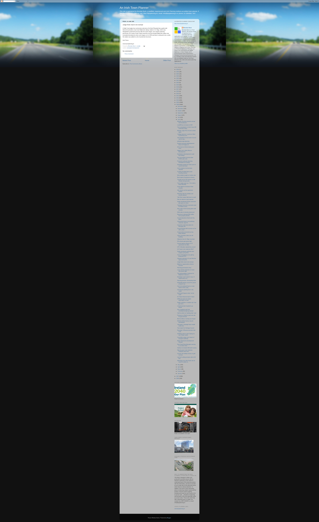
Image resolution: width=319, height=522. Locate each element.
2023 (177, 76)
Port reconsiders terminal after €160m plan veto (185, 158)
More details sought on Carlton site (186, 175)
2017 (177, 89)
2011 (177, 98)
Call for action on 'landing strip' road (186, 313)
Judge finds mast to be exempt (185, 262)
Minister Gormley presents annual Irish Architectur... (186, 122)
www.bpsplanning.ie (179, 508)
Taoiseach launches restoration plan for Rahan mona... (186, 206)
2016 (177, 91)
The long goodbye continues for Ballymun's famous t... (185, 274)
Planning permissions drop (184, 267)
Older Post (167, 60)
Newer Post (127, 60)
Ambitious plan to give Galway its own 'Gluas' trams (186, 334)
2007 (177, 376)
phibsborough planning (183, 141)
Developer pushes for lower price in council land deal (186, 165)
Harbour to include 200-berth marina (186, 347)
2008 (177, 104)
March (179, 369)
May (179, 364)
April (179, 367)
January (180, 373)
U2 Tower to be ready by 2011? (185, 249)
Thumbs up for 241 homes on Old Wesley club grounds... (186, 180)
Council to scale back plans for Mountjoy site (185, 225)
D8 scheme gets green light (184, 241)
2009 (177, 102)
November (180, 108)
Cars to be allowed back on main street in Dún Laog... (185, 287)
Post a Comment (129, 53)
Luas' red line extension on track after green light (185, 270)
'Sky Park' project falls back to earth (186, 197)
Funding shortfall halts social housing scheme (184, 172)
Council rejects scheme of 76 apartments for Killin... (184, 244)
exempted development (133, 48)
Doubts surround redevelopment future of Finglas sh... (185, 144)
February (180, 371)
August (180, 115)
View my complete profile (181, 63)
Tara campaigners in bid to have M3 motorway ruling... (186, 128)
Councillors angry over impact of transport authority (185, 338)
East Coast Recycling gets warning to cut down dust (186, 345)
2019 (177, 84)
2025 (177, 71)
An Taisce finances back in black (185, 296)
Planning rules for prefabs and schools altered (185, 194)
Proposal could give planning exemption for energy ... (184, 161)
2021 (177, 80)
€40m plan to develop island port (185, 212)
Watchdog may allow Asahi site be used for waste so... (186, 361)
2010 (177, 100)
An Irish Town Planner (134, 7)
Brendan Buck (188, 27)
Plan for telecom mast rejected (185, 199)
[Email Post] (144, 46)
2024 (177, 74)
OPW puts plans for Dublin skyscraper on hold (184, 299)
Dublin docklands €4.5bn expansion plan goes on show (186, 202)
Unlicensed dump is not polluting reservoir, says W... (185, 222)
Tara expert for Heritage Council (185, 328)
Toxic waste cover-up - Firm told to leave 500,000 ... (186, 184)
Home (147, 60)
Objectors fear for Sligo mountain (186, 239)
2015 (177, 93)
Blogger (169, 517)
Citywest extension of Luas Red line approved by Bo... (186, 259)
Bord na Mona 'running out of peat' (186, 318)
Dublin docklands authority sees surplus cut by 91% (185, 252)
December (180, 106)
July (179, 117)
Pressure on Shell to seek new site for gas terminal (186, 316)
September (181, 113)
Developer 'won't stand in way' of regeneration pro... (185, 277)
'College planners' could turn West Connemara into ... (186, 135)
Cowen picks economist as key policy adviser (185, 232)
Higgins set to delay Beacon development (184, 151)
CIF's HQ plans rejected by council (186, 247)
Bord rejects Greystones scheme (185, 177)
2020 (177, 82)
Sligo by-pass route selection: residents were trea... (185, 350)
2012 (177, 95)
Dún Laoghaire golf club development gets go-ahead (185, 310)
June (179, 119)
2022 (177, 78)
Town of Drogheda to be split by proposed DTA (185, 255)
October (180, 110)
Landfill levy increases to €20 (184, 125)
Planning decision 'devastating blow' (186, 280)
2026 (177, 69)
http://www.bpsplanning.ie (181, 23)
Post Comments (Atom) (136, 63)
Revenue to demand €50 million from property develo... (185, 215)
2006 (177, 378)
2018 (177, 87)
